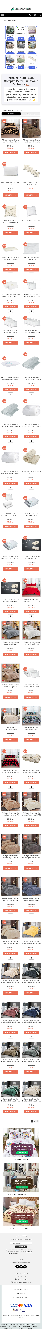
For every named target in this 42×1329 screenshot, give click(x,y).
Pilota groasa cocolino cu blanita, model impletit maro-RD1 (31, 141)
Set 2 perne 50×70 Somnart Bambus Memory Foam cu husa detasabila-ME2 (10, 295)
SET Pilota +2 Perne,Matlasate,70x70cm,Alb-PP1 (10, 515)
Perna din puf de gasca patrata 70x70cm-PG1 (10, 221)
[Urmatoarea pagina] (37, 1121)
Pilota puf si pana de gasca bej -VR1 (31, 472)
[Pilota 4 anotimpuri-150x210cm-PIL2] (31, 502)
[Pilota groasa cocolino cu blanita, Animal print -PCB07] (10, 128)
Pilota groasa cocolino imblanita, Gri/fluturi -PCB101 (31, 728)
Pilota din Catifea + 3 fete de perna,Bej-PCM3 (10, 686)
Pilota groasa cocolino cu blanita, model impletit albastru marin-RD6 (31, 899)
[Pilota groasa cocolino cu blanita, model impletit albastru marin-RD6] (31, 886)
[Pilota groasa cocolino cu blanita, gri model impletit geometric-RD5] (10, 886)
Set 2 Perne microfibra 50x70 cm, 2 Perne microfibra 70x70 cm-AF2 (10, 331)
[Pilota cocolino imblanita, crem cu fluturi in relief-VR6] (31, 801)
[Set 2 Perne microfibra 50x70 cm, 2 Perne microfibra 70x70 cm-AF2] (10, 322)
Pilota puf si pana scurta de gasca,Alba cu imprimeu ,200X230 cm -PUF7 (31, 771)
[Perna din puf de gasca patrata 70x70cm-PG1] (10, 211)
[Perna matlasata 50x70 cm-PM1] (10, 171)
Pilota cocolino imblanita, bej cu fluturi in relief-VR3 (10, 814)
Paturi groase (35, 1325)
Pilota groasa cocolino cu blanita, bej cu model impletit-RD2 (10, 857)
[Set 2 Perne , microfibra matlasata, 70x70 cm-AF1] (31, 285)
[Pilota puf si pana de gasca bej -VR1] (31, 457)
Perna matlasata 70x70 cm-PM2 (31, 221)
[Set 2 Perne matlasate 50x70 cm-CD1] (31, 248)
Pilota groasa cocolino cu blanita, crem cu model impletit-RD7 (10, 942)
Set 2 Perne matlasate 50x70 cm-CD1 (31, 258)
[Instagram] (25, 1266)
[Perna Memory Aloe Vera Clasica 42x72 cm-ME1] (10, 248)
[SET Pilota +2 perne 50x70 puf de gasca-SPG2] (31, 545)
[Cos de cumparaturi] (35, 15)
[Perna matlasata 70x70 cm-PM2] (31, 211)
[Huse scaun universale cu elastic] (21, 1177)
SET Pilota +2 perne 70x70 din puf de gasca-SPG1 (10, 600)
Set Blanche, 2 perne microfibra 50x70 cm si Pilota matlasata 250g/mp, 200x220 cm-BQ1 (31, 686)
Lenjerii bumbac (25, 1325)
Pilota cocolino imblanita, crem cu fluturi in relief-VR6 (31, 814)
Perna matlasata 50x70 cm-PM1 (10, 184)
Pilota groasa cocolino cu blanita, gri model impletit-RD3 (31, 857)
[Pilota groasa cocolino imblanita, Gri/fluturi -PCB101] (31, 715)
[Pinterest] (21, 1266)
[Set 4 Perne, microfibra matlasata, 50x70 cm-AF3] (31, 322)
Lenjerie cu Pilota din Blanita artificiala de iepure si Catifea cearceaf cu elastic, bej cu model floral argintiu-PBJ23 (10, 1060)
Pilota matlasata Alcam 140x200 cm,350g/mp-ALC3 (10, 425)
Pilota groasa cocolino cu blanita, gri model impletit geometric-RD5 (10, 899)
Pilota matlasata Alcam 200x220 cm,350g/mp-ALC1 (10, 472)
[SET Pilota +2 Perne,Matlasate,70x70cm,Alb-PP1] (10, 502)
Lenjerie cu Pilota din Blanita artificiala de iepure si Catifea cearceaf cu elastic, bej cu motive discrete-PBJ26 (31, 1100)
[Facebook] (17, 1266)
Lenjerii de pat (2, 1325)
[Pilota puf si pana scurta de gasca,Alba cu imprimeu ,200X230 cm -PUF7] (31, 758)
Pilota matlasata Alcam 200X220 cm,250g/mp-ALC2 (31, 425)
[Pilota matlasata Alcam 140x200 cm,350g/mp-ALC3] (10, 410)
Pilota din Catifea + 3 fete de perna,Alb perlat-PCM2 (31, 643)
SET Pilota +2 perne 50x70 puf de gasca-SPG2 (31, 558)
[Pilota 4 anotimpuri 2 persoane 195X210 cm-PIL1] (10, 545)
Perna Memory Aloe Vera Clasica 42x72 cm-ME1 (10, 258)
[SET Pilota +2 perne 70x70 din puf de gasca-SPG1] (10, 587)
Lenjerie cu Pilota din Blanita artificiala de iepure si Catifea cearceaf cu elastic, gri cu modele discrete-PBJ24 (31, 1060)
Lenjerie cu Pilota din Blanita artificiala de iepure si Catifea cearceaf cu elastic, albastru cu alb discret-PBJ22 (31, 1021)
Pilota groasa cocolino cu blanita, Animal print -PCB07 (10, 141)
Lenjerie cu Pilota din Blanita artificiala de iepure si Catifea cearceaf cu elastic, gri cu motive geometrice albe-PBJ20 (31, 982)
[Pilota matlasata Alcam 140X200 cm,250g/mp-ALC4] (31, 363)
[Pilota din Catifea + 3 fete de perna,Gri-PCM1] (10, 630)
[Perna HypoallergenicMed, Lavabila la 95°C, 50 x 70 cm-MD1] (10, 363)
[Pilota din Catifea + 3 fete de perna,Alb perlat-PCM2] (31, 630)
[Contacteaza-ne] (30, 15)
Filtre (11, 114)
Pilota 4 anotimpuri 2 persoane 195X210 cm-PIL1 (10, 558)
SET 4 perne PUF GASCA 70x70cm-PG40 (31, 184)
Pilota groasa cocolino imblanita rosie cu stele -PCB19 (31, 600)
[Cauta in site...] (39, 15)
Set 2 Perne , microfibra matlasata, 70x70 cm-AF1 (31, 295)
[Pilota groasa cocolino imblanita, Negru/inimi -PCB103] (10, 758)
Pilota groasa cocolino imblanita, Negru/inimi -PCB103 (10, 771)
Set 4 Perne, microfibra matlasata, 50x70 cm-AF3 (31, 331)
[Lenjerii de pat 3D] (21, 1142)
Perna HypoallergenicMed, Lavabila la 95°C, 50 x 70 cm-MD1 (10, 378)
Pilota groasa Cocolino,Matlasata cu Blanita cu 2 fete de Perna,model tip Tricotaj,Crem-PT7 (10, 728)
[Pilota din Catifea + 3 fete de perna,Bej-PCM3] (10, 673)
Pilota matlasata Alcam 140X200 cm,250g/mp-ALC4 (31, 378)
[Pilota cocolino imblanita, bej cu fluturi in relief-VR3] (10, 801)
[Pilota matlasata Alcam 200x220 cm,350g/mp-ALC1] (10, 457)
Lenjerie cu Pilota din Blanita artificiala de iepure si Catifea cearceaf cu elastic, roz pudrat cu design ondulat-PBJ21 (10, 1021)
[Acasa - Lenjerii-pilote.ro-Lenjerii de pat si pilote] (21, 9)
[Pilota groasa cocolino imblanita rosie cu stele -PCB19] (31, 587)
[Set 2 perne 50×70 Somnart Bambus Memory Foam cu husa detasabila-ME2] (10, 286)
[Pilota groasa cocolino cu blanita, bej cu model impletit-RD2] (10, 844)
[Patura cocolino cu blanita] (21, 1211)
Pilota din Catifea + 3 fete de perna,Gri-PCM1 (10, 643)
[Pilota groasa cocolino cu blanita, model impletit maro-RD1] (31, 128)
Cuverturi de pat (16, 1325)
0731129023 (22, 1279)
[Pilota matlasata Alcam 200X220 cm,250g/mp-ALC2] (31, 410)
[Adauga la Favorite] (10, 156)
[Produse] (3, 15)
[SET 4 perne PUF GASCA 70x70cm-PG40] (31, 171)
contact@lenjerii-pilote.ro (22, 1282)
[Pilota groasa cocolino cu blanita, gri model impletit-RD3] (31, 844)
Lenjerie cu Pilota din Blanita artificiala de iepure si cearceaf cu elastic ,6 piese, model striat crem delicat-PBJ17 (10, 982)
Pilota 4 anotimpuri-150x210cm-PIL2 (31, 515)
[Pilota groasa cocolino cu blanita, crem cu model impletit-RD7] (10, 929)
